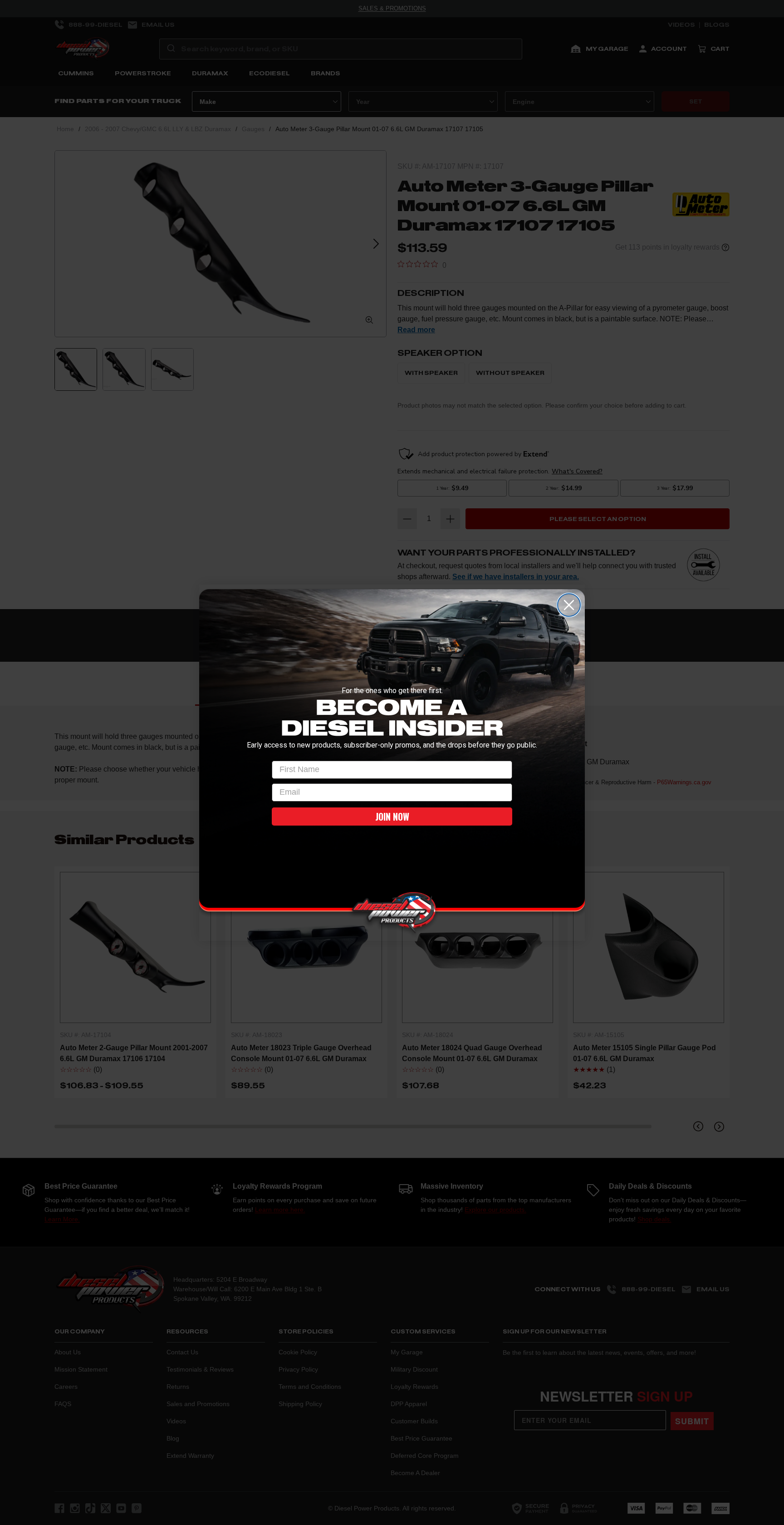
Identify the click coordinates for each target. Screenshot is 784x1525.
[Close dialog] (569, 605)
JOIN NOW (392, 816)
